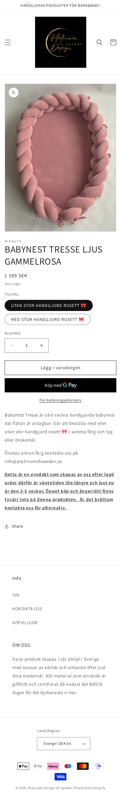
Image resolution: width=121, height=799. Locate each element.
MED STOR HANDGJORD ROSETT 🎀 (47, 319)
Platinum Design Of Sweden (51, 788)
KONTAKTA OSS (27, 608)
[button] (8, 42)
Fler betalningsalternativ (60, 400)
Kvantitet (13, 333)
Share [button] (17, 526)
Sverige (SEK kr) (57, 743)
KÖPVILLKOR (25, 622)
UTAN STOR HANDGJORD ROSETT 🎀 (48, 305)
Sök (16, 595)
